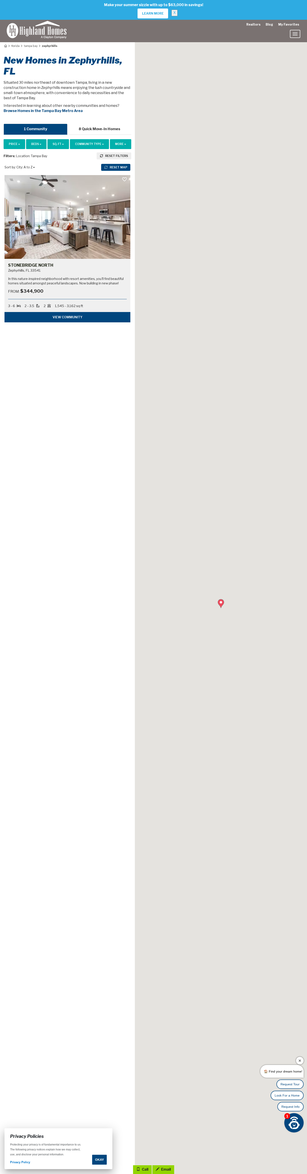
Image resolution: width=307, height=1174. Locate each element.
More (119, 144)
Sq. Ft (57, 144)
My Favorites (288, 24)
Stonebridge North (30, 265)
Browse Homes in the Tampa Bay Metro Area (43, 111)
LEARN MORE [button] (153, 13)
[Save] (124, 179)
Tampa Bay (31, 46)
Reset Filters (116, 156)
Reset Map (118, 167)
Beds (35, 144)
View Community (67, 317)
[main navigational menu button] (295, 34)
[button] (221, 603)
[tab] (35, 129)
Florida (15, 46)
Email (165, 1169)
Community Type (88, 144)
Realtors (253, 24)
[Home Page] (5, 46)
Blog (269, 24)
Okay (99, 1159)
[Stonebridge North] (67, 217)
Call (144, 1169)
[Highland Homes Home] (36, 25)
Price (13, 144)
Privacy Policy (20, 1162)
